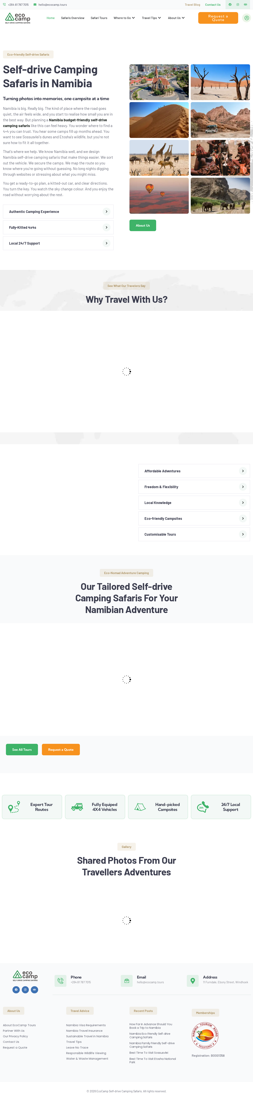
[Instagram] (237, 4)
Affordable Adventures (162, 471)
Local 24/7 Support (24, 243)
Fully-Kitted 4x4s (22, 227)
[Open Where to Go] (134, 17)
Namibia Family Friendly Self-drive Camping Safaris (152, 1045)
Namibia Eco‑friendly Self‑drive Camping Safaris (149, 1035)
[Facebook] (230, 4)
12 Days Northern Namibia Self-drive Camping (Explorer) (95, 703)
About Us (143, 225)
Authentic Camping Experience (34, 211)
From (13, 713)
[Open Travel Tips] (160, 17)
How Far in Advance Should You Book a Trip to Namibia (150, 1026)
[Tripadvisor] (245, 4)
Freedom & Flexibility (161, 487)
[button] (58, 211)
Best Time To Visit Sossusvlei (148, 1053)
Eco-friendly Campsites (163, 518)
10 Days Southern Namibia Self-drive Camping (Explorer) (157, 703)
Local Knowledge (157, 502)
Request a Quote (61, 750)
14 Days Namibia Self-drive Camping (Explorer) (30, 703)
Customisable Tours (160, 534)
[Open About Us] (183, 17)
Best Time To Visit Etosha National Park (152, 1060)
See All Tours (22, 750)
